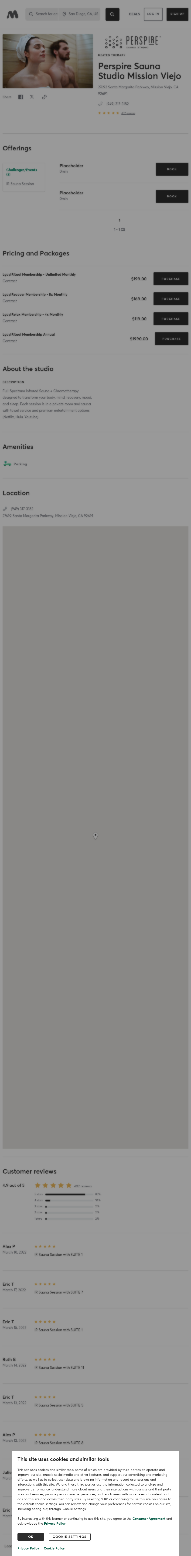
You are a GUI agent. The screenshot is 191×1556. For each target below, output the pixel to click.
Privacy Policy (55, 1523)
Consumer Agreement (149, 1518)
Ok (31, 1537)
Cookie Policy (54, 1548)
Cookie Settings (70, 1537)
